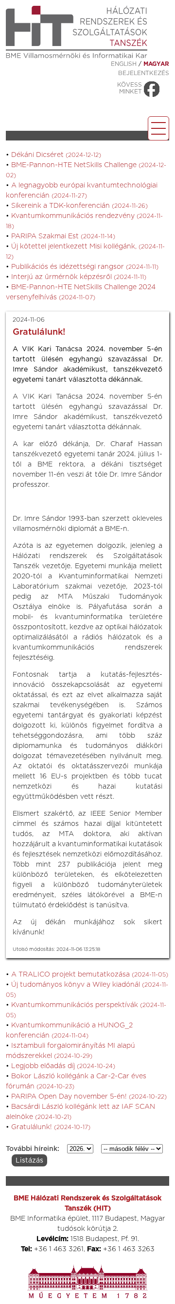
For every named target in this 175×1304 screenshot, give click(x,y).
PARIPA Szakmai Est (63, 236)
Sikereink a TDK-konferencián (79, 205)
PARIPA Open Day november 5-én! (89, 1096)
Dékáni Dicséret (56, 155)
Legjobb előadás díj (63, 1066)
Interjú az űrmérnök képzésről (78, 277)
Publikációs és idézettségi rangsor (84, 267)
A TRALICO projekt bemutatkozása (89, 974)
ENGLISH (124, 64)
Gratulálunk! (50, 1127)
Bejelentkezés (143, 73)
